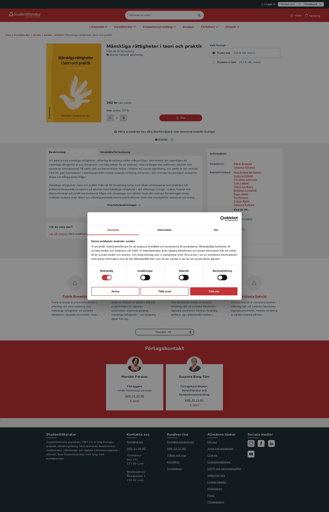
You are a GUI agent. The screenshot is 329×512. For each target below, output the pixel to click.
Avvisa (115, 291)
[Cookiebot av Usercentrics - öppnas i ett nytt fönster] (223, 218)
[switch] (145, 277)
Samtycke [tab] (113, 229)
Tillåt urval (164, 291)
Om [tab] (216, 229)
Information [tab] (164, 229)
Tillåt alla (214, 291)
